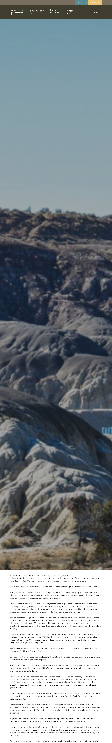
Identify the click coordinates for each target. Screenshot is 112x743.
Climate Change (44, 305)
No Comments (66, 323)
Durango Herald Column (64, 305)
